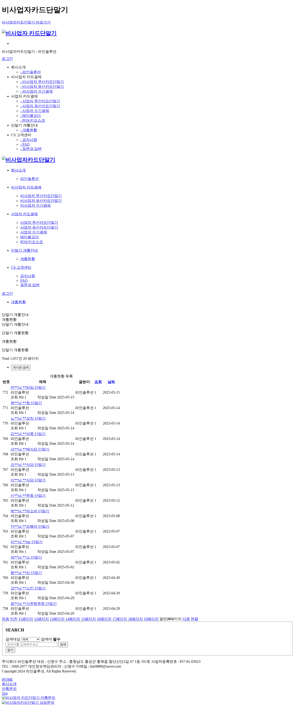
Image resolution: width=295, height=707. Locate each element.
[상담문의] (28, 702)
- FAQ (25, 144)
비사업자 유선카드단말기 (41, 201)
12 (41, 619)
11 (25, 619)
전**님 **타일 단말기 (28, 387)
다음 (186, 619)
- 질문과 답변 (31, 149)
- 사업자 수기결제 (34, 111)
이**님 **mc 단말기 (27, 542)
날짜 (111, 382)
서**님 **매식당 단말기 (30, 449)
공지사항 (27, 276)
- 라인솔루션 (30, 72)
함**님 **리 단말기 (26, 573)
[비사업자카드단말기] (28, 160)
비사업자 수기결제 (35, 205)
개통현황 (27, 259)
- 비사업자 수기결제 (36, 91)
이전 (14, 619)
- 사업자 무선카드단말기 (40, 101)
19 (151, 619)
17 (119, 619)
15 (88, 619)
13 (57, 619)
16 (104, 619)
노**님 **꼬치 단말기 (28, 418)
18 (135, 619)
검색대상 (13, 639)
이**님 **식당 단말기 (28, 480)
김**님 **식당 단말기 (28, 465)
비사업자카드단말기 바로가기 (26, 22)
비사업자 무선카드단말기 (41, 196)
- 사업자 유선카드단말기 (40, 106)
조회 (98, 382)
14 (72, 619)
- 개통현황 (28, 130)
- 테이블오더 (30, 116)
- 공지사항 (28, 140)
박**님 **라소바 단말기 (30, 511)
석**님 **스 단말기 (26, 557)
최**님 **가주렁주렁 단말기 (34, 604)
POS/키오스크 (31, 242)
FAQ (24, 281)
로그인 (7, 59)
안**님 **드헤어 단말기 (30, 526)
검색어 (50, 639)
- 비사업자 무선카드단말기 (42, 82)
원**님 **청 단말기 (26, 403)
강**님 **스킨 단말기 (28, 588)
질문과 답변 (30, 285)
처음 (5, 619)
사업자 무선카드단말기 (39, 222)
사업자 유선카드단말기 (39, 227)
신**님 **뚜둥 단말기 (28, 496)
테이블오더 (29, 237)
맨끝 (194, 619)
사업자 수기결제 (33, 232)
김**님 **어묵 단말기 (28, 434)
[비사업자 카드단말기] (29, 33)
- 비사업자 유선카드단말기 (42, 86)
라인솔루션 (29, 179)
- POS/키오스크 (32, 120)
